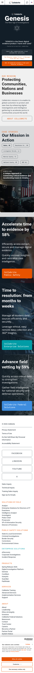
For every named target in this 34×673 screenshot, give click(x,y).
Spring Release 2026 (9, 567)
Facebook (17, 453)
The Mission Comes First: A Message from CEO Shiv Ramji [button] (17, 57)
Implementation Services (11, 595)
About (4, 607)
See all (24, 162)
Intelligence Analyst (9, 513)
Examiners (6, 510)
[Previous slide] (5, 186)
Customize (16, 664)
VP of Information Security (12, 522)
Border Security (7, 539)
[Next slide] (29, 186)
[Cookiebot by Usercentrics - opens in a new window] (25, 639)
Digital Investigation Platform (13, 569)
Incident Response (9, 557)
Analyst (5, 506)
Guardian (5, 579)
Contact (5, 622)
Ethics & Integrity (8, 612)
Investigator (6, 515)
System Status (7, 634)
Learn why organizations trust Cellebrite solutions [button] (17, 52)
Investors (5, 614)
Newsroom (6, 619)
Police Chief (6, 518)
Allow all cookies (17, 659)
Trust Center (6, 624)
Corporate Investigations (11, 555)
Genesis (5, 572)
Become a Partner (8, 629)
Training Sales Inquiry (10, 491)
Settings (28, 644)
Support (5, 597)
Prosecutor (6, 520)
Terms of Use (7, 433)
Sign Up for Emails (8, 495)
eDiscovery (6, 552)
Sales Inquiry (7, 484)
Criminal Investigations (10, 536)
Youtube (17, 469)
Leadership (6, 610)
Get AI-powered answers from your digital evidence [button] (17, 63)
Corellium (5, 574)
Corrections (6, 541)
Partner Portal (7, 631)
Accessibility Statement (11, 443)
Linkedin (17, 461)
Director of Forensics (9, 525)
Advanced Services (9, 593)
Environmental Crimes (10, 543)
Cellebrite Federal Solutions (12, 617)
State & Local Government (12, 534)
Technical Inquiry (8, 488)
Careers (5, 626)
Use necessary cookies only (17, 669)
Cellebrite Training (8, 590)
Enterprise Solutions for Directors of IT (16, 508)
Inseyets (5, 576)
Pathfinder (6, 581)
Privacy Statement (9, 430)
